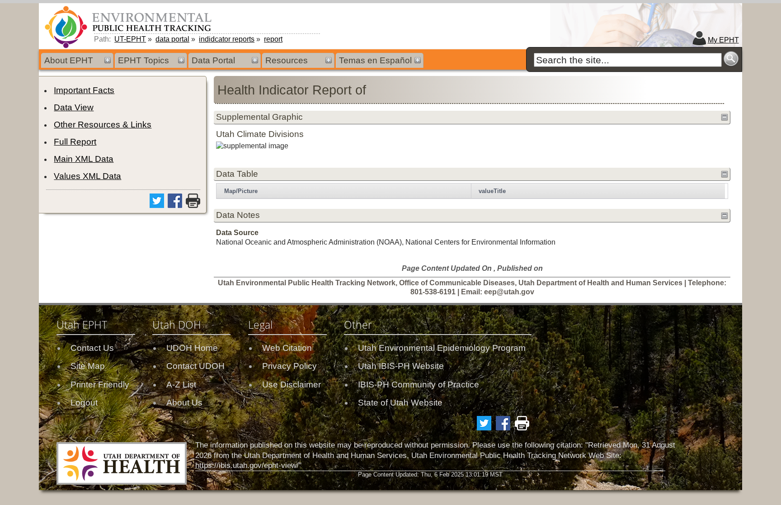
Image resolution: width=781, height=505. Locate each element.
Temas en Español (375, 60)
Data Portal (213, 60)
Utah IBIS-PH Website (401, 366)
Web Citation (287, 348)
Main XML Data (83, 159)
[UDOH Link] (121, 463)
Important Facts (84, 90)
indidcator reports (226, 39)
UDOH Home (192, 348)
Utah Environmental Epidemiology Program (442, 348)
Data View (74, 107)
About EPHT (68, 60)
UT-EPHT (130, 39)
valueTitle (492, 191)
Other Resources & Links (102, 124)
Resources (286, 60)
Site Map (88, 366)
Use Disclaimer (291, 384)
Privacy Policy (289, 366)
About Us (184, 402)
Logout (84, 402)
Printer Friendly (100, 384)
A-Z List (181, 384)
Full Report (75, 141)
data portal (172, 39)
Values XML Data (87, 176)
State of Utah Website (400, 402)
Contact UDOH (195, 366)
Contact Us (92, 348)
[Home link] (130, 26)
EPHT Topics (143, 60)
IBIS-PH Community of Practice (418, 384)
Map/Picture (241, 191)
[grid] (470, 191)
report (273, 39)
